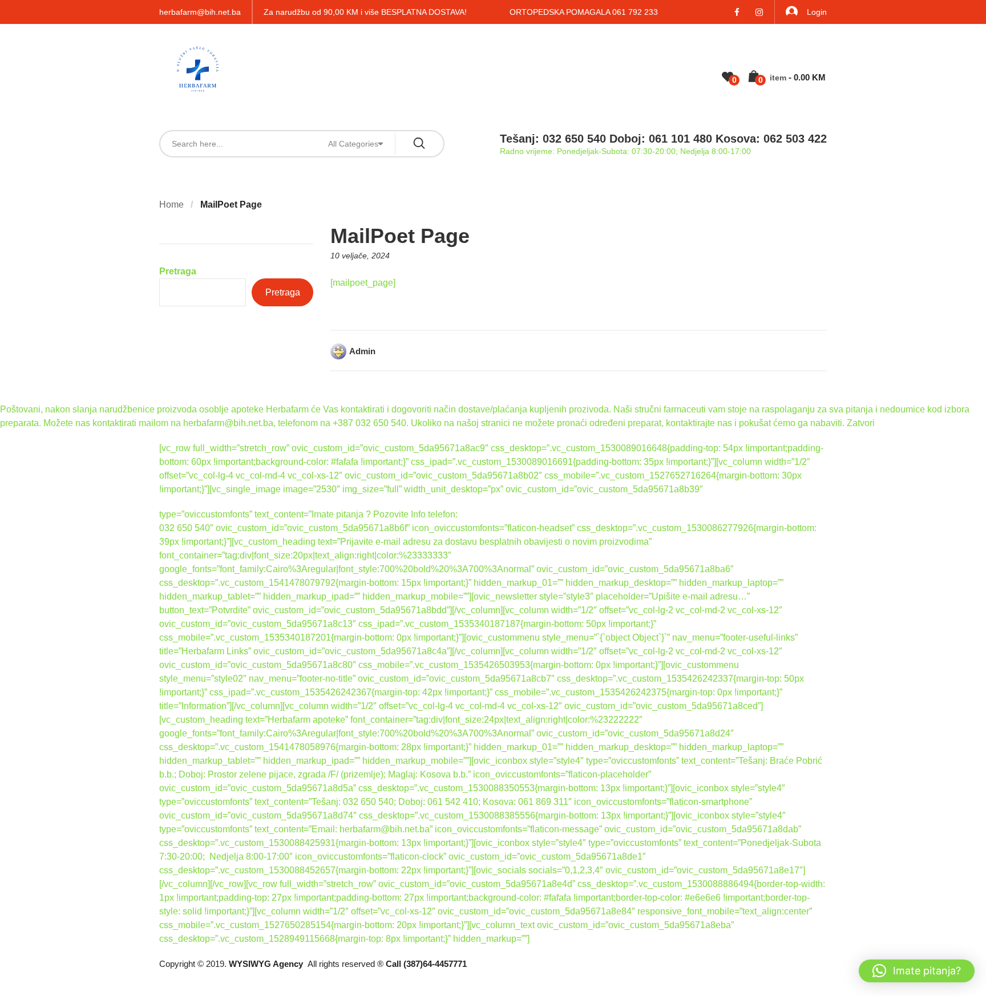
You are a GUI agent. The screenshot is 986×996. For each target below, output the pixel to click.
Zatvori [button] (861, 423)
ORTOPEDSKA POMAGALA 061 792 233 (584, 12)
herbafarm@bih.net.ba (200, 12)
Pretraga (177, 271)
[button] (917, 970)
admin (362, 351)
